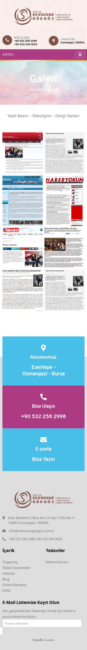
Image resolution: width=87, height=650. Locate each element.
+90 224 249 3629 (25, 44)
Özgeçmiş (10, 562)
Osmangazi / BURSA (72, 42)
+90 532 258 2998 (25, 41)
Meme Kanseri (57, 562)
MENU (8, 54)
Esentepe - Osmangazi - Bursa (43, 371)
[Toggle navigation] (80, 55)
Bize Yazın (43, 460)
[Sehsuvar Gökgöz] (43, 16)
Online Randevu (14, 585)
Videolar (8, 573)
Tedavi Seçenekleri (16, 567)
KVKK (6, 590)
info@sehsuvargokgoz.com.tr (31, 531)
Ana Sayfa (37, 90)
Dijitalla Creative (43, 640)
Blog (5, 579)
